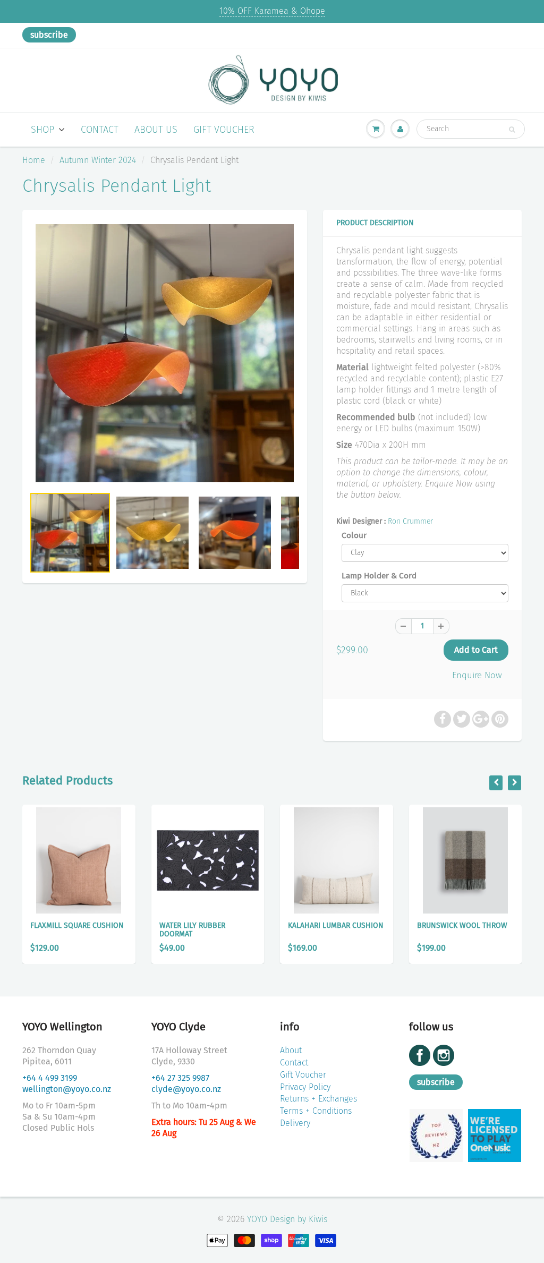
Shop (42, 129)
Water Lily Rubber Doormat (192, 929)
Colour (354, 535)
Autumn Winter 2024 (98, 160)
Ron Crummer (410, 521)
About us (155, 129)
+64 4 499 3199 (49, 1078)
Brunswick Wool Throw (462, 925)
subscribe (49, 35)
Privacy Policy (305, 1087)
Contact (99, 129)
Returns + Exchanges (318, 1099)
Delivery (295, 1123)
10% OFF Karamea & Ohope (272, 11)
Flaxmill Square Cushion (77, 925)
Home (33, 160)
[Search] (511, 129)
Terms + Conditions (316, 1111)
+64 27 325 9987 (180, 1078)
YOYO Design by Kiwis (287, 1219)
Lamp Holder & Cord (379, 576)
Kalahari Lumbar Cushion (336, 925)
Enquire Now (477, 675)
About (291, 1050)
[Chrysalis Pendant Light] (164, 353)
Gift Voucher (223, 129)
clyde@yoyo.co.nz (186, 1089)
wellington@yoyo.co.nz (66, 1089)
